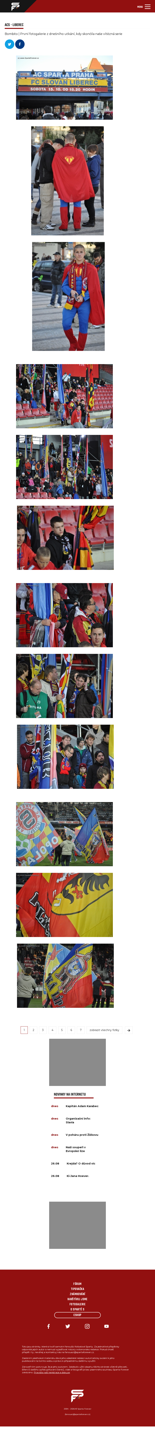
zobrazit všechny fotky (104, 1030)
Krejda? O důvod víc (81, 1163)
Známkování (77, 1294)
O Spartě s (77, 1309)
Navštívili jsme (77, 1299)
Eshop (77, 1315)
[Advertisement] (77, 1062)
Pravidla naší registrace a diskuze (52, 1372)
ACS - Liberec (14, 25)
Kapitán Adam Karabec (82, 1106)
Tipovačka (77, 1289)
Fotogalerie (77, 1304)
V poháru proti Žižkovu (82, 1135)
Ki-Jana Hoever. (78, 1176)
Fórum (77, 1284)
